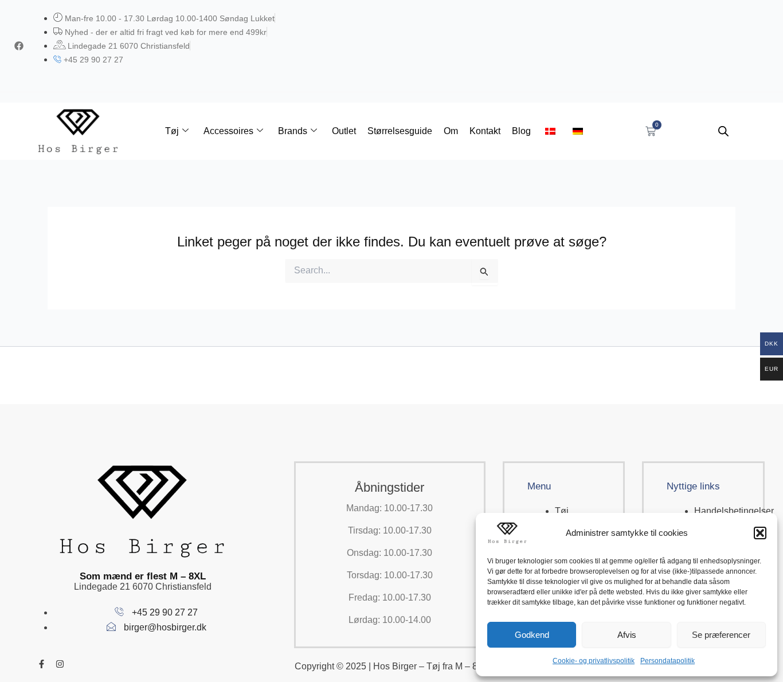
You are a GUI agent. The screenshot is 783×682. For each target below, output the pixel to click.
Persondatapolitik (667, 661)
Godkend (532, 635)
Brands (292, 131)
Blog (521, 131)
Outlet (344, 131)
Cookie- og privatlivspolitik (594, 661)
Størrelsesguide (399, 131)
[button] (760, 533)
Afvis (626, 635)
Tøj (172, 131)
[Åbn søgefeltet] (723, 131)
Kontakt (484, 131)
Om (451, 131)
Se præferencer (721, 635)
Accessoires (228, 131)
